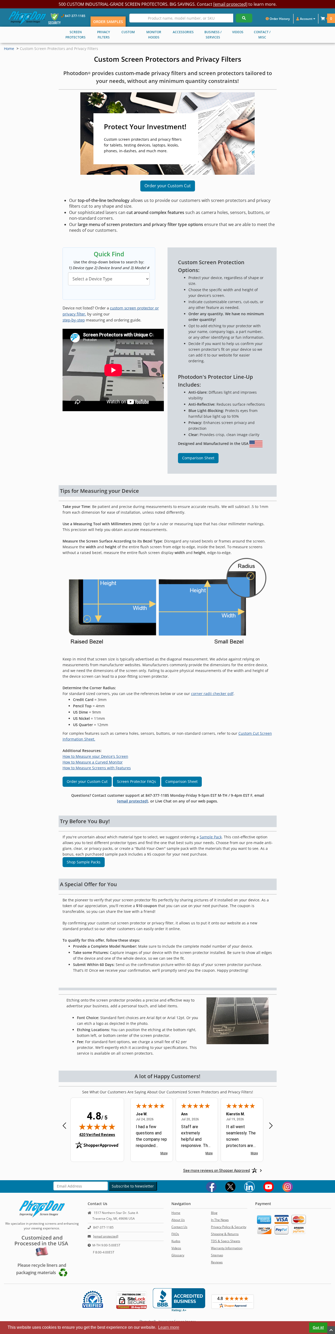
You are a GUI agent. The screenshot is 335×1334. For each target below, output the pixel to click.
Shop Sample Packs (83, 862)
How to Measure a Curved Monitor (93, 762)
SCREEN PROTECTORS (75, 34)
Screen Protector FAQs (136, 781)
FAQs (175, 1234)
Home (9, 48)
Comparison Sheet (198, 457)
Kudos (175, 1241)
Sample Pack (211, 836)
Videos (176, 1248)
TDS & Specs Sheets (225, 1241)
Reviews (217, 1262)
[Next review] (271, 1126)
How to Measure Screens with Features (97, 767)
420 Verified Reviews (97, 1134)
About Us (178, 1220)
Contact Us (179, 1227)
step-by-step (74, 320)
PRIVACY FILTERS (103, 34)
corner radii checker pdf (212, 693)
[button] (323, 18)
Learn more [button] (168, 1327)
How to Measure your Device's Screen (95, 756)
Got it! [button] (318, 1327)
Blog (214, 1213)
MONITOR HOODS (153, 34)
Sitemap (217, 1255)
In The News (220, 1220)
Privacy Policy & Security (228, 1227)
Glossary (177, 1255)
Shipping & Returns (225, 1234)
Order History (279, 18)
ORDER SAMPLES (108, 21)
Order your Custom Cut (167, 186)
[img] (97, 1126)
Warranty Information (226, 1248)
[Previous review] (64, 1126)
